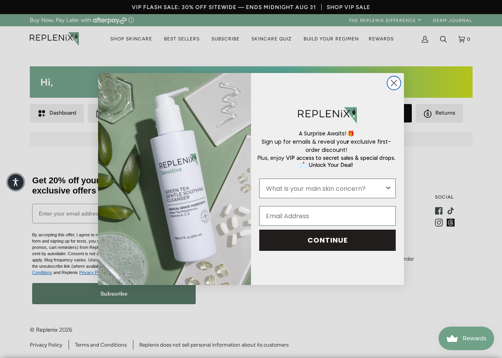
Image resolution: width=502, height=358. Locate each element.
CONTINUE (327, 240)
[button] (15, 182)
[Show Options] (388, 188)
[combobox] (325, 188)
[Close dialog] (394, 83)
